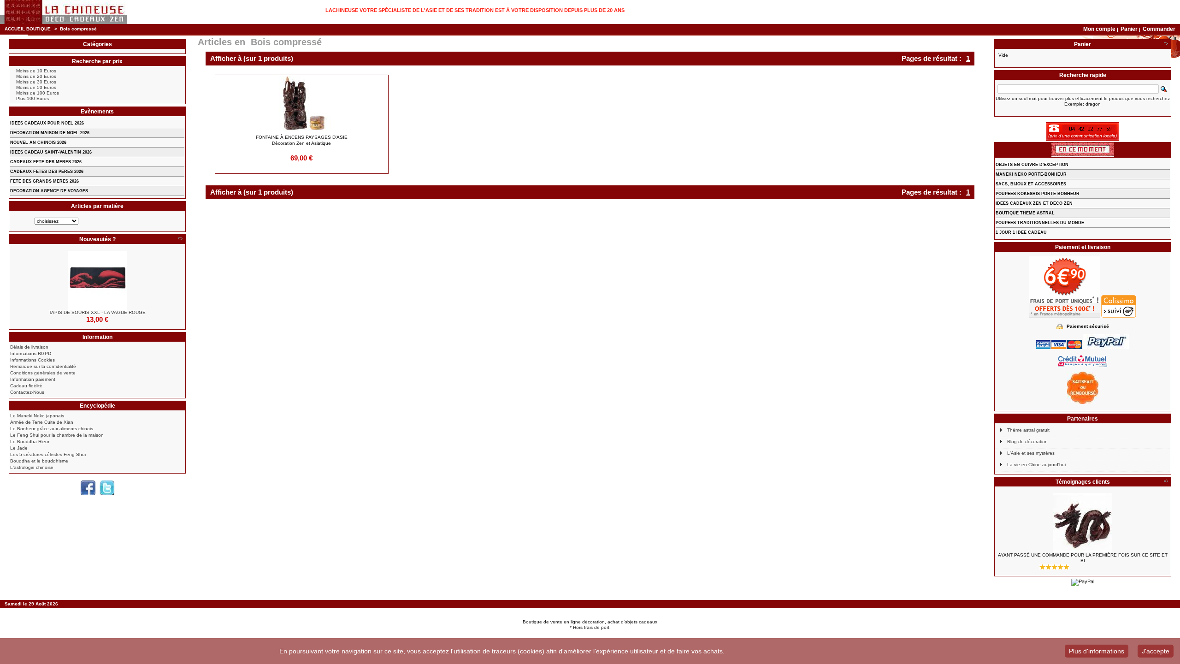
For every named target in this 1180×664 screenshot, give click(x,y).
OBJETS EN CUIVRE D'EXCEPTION (1032, 164)
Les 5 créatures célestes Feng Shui (48, 454)
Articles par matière (97, 206)
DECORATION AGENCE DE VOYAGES (49, 191)
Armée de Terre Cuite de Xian (41, 422)
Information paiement (32, 379)
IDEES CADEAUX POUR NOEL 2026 (47, 123)
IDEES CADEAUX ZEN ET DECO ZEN (1034, 203)
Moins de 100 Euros (37, 92)
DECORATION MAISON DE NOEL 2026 (49, 132)
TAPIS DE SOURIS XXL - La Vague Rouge (97, 312)
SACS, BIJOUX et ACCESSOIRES (1031, 184)
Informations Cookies (32, 359)
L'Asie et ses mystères (1031, 453)
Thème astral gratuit (1028, 430)
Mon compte (1099, 29)
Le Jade (19, 448)
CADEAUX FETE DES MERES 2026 (46, 162)
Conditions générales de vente (43, 372)
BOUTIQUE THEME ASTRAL (1025, 213)
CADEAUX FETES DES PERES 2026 (46, 171)
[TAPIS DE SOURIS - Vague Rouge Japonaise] (97, 280)
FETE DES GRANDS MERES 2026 (44, 181)
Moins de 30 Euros (36, 81)
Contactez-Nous (27, 392)
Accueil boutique (28, 28)
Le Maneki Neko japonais (37, 415)
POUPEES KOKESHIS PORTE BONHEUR (1038, 193)
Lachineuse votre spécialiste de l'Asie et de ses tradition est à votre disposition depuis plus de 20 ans (475, 10)
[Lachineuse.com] (63, 12)
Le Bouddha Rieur (29, 441)
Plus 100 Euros (32, 98)
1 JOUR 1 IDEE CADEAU (1021, 232)
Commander (1159, 29)
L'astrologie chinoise (31, 467)
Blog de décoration (1027, 441)
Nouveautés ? (97, 239)
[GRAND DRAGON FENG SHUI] (1083, 522)
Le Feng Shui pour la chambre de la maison (57, 435)
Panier (1130, 29)
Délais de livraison (29, 347)
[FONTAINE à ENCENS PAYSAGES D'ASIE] (301, 104)
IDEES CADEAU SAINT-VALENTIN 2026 (51, 152)
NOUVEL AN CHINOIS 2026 (38, 142)
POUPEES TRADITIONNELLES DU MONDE (1040, 222)
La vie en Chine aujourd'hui (1036, 464)
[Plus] (180, 239)
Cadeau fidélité (26, 385)
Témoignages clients (1083, 482)
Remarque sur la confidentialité (43, 366)
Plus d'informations (1096, 651)
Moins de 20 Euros (36, 76)
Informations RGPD (30, 353)
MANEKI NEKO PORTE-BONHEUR (1031, 174)
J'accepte (1155, 651)
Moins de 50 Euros (36, 87)
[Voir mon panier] (1165, 44)
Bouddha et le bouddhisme (39, 460)
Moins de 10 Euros (36, 70)
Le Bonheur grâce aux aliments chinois (51, 428)
